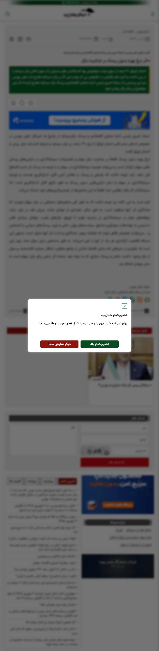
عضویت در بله (99, 344)
